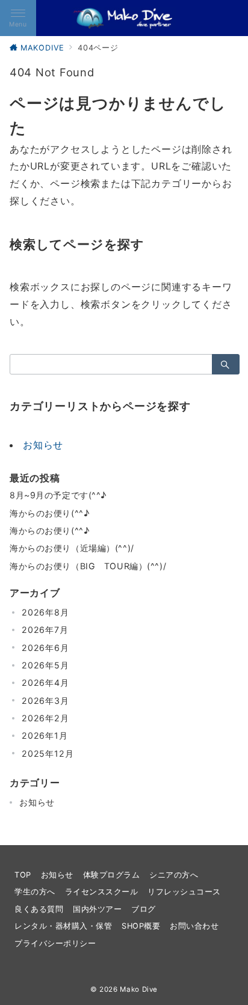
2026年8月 (45, 612)
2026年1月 (45, 735)
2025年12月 (47, 753)
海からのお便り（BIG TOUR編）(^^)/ (88, 566)
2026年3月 (45, 700)
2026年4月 (45, 682)
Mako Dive (139, 989)
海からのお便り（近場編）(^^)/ (72, 548)
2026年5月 (45, 665)
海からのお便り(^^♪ (49, 513)
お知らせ (43, 445)
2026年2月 (45, 718)
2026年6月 (45, 648)
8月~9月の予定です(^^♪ (58, 495)
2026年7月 (45, 630)
